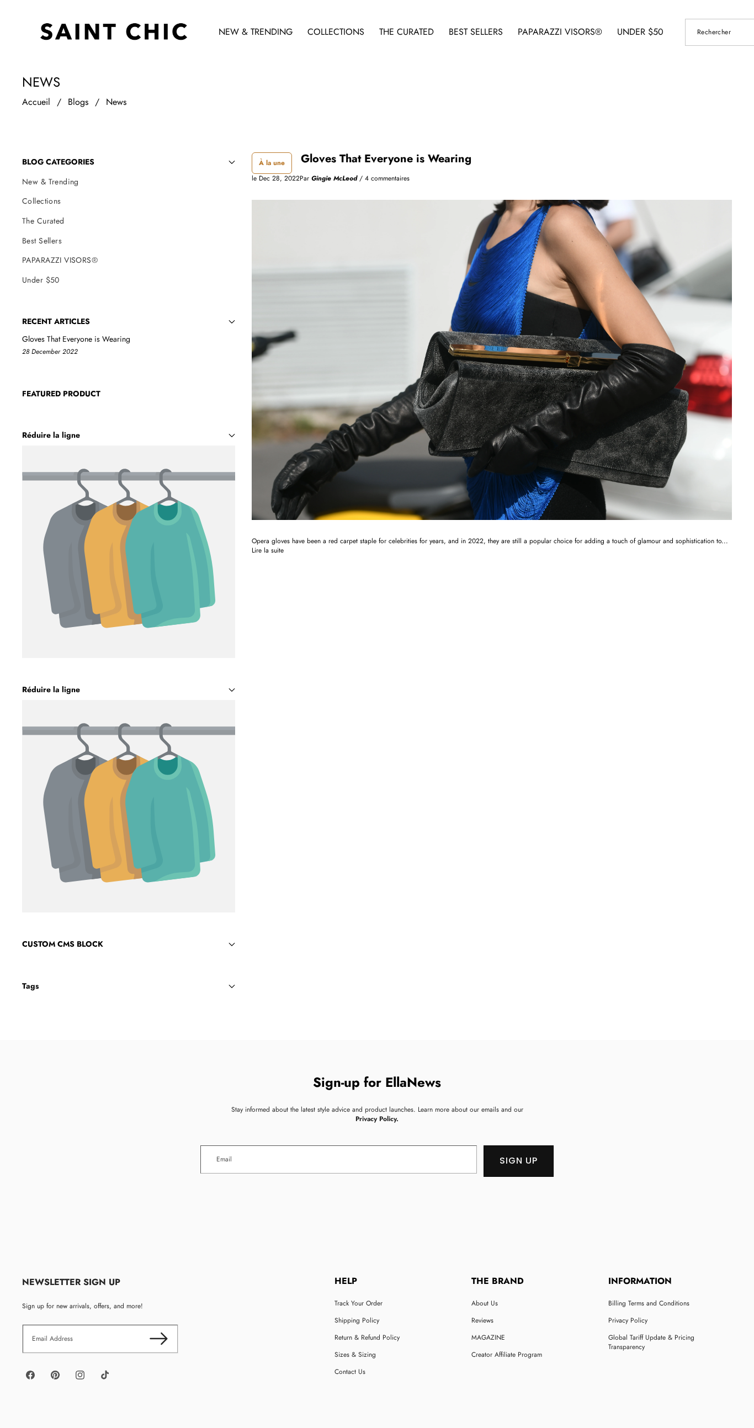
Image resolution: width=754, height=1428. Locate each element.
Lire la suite (268, 550)
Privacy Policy (627, 1320)
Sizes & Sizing (355, 1355)
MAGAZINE (488, 1337)
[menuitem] (128, 182)
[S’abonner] (159, 1339)
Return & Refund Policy (367, 1337)
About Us (484, 1303)
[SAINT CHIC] (113, 32)
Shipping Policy (356, 1320)
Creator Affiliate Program (506, 1355)
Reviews (482, 1320)
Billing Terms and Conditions (648, 1303)
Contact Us (349, 1372)
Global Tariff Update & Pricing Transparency (651, 1342)
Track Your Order (358, 1303)
